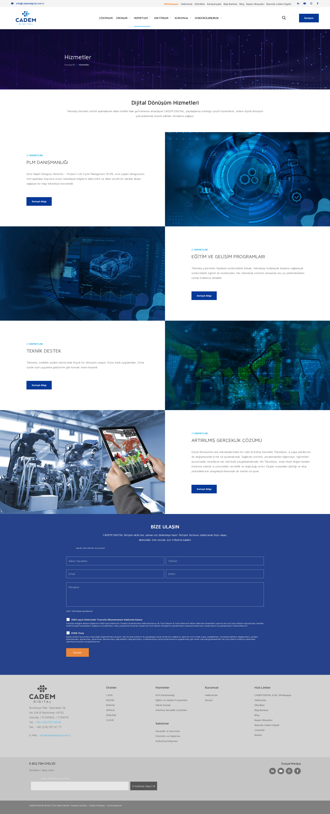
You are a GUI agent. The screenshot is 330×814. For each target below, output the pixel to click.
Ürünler (122, 17)
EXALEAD (111, 715)
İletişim (309, 18)
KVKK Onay (78, 633)
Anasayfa (69, 64)
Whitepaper (171, 4)
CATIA (109, 695)
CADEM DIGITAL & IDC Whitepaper (273, 695)
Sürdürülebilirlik (207, 17)
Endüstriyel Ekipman (167, 741)
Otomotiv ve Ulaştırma (168, 736)
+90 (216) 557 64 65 (48, 722)
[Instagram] (311, 3)
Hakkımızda (211, 695)
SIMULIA (110, 710)
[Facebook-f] (318, 3)
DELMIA (110, 700)
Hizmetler (141, 17)
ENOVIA (110, 705)
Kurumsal (181, 17)
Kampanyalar (214, 4)
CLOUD (110, 720)
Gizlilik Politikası (97, 805)
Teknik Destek (163, 705)
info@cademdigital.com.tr (55, 735)
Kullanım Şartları (79, 805)
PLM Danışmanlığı (165, 695)
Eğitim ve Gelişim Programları (172, 700)
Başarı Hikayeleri (255, 4)
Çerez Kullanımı (114, 805)
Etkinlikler (200, 4)
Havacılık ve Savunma (168, 731)
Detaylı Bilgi (39, 201)
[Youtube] (305, 3)
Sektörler (161, 17)
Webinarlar (187, 4)
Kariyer (209, 700)
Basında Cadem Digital (278, 4)
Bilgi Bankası (230, 4)
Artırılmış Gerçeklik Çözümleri (171, 710)
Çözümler (106, 17)
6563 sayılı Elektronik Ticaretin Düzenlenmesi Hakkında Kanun (106, 619)
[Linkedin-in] (298, 3)
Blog (241, 4)
